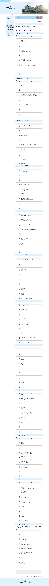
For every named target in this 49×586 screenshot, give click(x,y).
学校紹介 (8, 18)
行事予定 (8, 20)
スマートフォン (40, 576)
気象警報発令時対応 (9, 33)
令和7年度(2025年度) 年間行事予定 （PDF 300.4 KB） (24, 30)
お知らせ (8, 16)
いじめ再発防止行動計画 (10, 27)
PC (36, 576)
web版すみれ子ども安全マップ (10, 29)
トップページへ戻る (30, 576)
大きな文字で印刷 (38, 21)
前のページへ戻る (24, 576)
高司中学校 (11, 14)
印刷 (34, 21)
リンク (8, 35)
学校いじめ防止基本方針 (10, 25)
